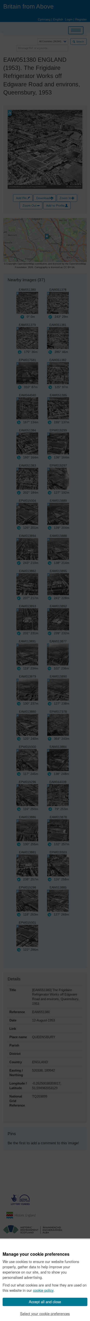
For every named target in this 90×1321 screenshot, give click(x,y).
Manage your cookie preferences (36, 1254)
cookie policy (43, 1290)
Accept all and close (45, 1301)
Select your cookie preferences (45, 1313)
